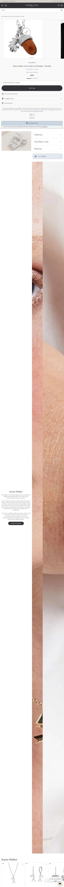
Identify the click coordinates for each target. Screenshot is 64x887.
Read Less (32, 118)
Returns (38, 148)
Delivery (38, 134)
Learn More (48, 126)
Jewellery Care (41, 141)
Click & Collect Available (57, 1)
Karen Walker (32, 62)
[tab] (30, 57)
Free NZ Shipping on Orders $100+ (9, 1)
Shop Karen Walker (15, 523)
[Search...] (61, 10)
